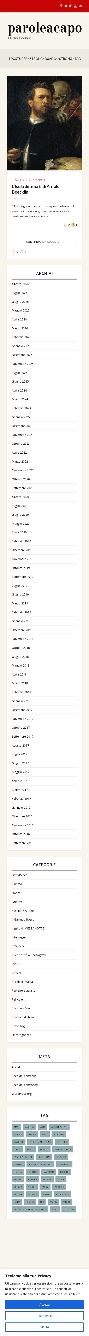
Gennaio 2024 (21, 417)
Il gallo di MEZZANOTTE (29, 180)
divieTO (44, 1149)
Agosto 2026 (20, 284)
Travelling (18, 1026)
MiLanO (18, 1179)
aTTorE (18, 1134)
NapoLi (32, 1187)
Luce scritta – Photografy (29, 955)
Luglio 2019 (19, 586)
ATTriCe (32, 1134)
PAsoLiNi (59, 1187)
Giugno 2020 (20, 515)
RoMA (17, 1202)
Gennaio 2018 (21, 701)
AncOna (29, 1127)
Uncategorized (21, 1035)
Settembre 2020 (22, 488)
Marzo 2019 (20, 603)
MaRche (64, 1172)
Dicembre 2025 (22, 355)
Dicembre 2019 (22, 550)
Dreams (17, 902)
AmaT (16, 1127)
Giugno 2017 (20, 763)
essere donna (62, 1149)
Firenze (18, 1164)
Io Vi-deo (18, 946)
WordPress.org (22, 1094)
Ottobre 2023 (21, 443)
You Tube (69, 1209)
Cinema (17, 884)
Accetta (45, 1304)
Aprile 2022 (19, 452)
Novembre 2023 (23, 435)
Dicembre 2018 (22, 630)
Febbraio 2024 (21, 408)
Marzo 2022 (20, 461)
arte (42, 1127)
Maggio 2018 (20, 665)
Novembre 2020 (23, 470)
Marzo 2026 (20, 328)
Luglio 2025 (19, 373)
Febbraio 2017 (21, 799)
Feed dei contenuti (24, 1076)
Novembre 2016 (23, 825)
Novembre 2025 (23, 364)
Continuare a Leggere (42, 242)
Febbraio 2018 (21, 692)
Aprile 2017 (19, 781)
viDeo (66, 1202)
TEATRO (30, 1202)
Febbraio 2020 (21, 541)
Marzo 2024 (20, 399)
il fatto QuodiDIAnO (40, 1164)
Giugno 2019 (20, 594)
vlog (55, 1209)
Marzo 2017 (20, 790)
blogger (59, 1134)
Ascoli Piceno (59, 1127)
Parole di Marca (22, 982)
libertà (18, 1172)
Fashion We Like (23, 911)
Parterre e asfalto (23, 990)
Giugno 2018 (20, 657)
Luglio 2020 (19, 506)
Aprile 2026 (19, 319)
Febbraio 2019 (21, 612)
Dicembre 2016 (22, 816)
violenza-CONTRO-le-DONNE (30, 1209)
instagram (64, 1164)
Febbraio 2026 (21, 337)
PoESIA (46, 1194)
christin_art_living (40, 1142)
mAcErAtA (48, 1172)
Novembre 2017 (23, 719)
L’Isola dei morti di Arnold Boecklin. (36, 189)
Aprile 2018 (19, 674)
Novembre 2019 (23, 559)
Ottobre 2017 (21, 727)
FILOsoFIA (61, 1157)
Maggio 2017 (20, 772)
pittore (18, 1194)
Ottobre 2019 (21, 568)
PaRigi (45, 1187)
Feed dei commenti (25, 1085)
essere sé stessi (23, 1157)
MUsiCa (18, 1187)
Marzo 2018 (20, 683)
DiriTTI (30, 1149)
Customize (44, 1316)
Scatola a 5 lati (21, 1008)
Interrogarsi (19, 937)
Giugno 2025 (20, 381)
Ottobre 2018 (21, 648)
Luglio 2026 (19, 293)
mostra (32, 1179)
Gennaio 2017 (21, 807)
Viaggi (53, 1202)
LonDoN (32, 1172)
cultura (62, 1142)
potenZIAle (62, 1194)
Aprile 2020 (19, 532)
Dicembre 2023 (22, 426)
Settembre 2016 (22, 843)
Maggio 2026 (20, 310)
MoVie (61, 1179)
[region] (44, 1302)
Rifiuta (44, 1327)
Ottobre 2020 (21, 479)
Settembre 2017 (22, 736)
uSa (42, 1202)
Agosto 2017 (20, 745)
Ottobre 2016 (21, 834)
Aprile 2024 (19, 390)
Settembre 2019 (22, 577)
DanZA (17, 1149)
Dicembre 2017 (22, 710)
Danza (16, 893)
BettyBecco (20, 875)
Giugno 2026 (20, 302)
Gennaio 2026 (21, 346)
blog (45, 1134)
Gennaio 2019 (21, 621)
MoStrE (47, 1179)
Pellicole (17, 999)
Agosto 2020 (20, 497)
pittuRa (32, 1194)
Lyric (15, 964)
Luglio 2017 (19, 754)
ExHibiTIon (44, 1157)
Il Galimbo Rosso (23, 919)
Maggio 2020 (20, 523)
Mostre (17, 973)
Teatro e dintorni (23, 1017)
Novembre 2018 (23, 639)
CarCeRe (18, 1142)
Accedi (16, 1067)
